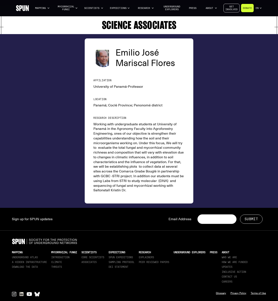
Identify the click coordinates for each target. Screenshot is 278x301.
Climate (56, 262)
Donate (247, 8)
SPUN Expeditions (121, 257)
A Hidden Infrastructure (29, 262)
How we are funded (235, 262)
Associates (89, 262)
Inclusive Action (234, 271)
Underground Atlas (25, 257)
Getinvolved (231, 8)
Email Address (180, 219)
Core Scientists (92, 257)
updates (227, 266)
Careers (227, 281)
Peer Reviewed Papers (154, 262)
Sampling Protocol (121, 262)
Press (193, 8)
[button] (42, 8)
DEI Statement (118, 266)
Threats (56, 266)
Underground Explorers (172, 8)
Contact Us (229, 276)
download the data (25, 266)
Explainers (146, 257)
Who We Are (229, 257)
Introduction (60, 257)
